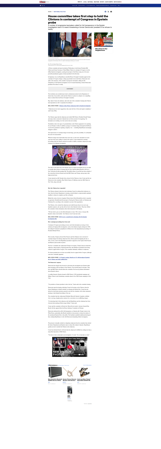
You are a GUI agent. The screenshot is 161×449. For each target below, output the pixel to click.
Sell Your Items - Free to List (63, 365)
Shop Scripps (109, 2)
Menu (79, 1)
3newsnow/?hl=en (42, 5)
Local (85, 2)
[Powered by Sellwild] (90, 403)
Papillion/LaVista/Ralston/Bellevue (102, 5)
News (50, 11)
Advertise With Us (81, 5)
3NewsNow (41, 5)
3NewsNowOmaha (44, 5)
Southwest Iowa (113, 5)
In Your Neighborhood (90, 5)
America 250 (74, 5)
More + (119, 5)
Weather (96, 2)
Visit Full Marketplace (87, 365)
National (90, 2)
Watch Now (117, 2)
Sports (102, 2)
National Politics (60, 11)
